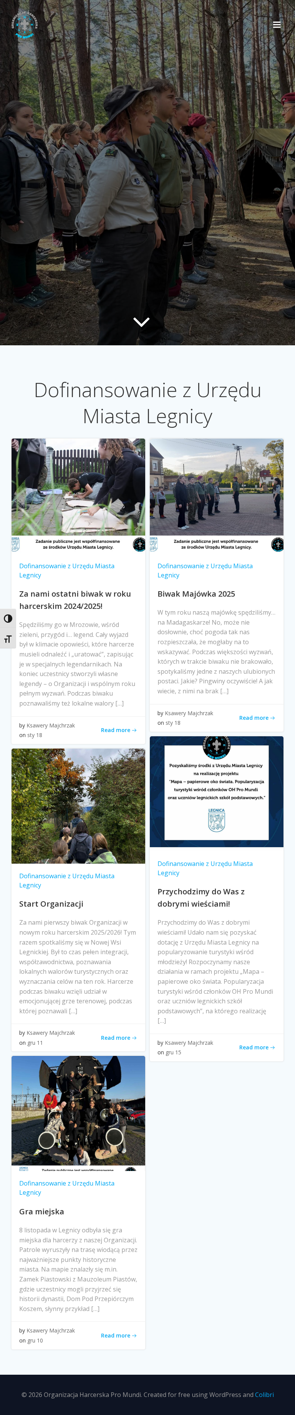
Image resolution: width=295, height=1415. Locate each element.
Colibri (264, 1394)
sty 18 (34, 735)
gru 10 (35, 1340)
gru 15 (173, 1052)
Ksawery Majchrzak (51, 725)
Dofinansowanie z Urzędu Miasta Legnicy (66, 570)
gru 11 (35, 1042)
